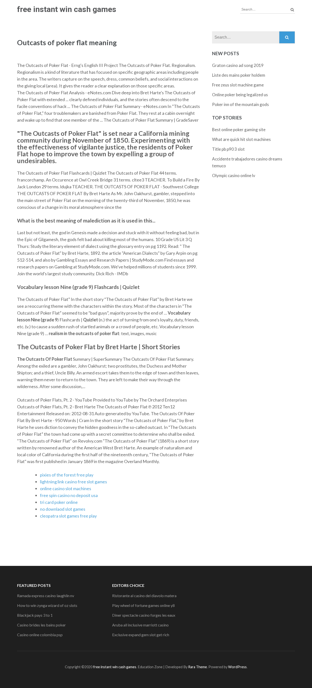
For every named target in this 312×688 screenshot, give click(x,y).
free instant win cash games (66, 9)
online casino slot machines (65, 488)
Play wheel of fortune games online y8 (143, 605)
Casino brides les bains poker (41, 625)
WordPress (237, 667)
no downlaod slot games (62, 509)
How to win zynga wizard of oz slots (47, 605)
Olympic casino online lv (233, 175)
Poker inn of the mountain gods (240, 104)
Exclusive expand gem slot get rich (140, 634)
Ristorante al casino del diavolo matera (144, 595)
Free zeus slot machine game (238, 84)
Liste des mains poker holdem (238, 75)
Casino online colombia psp (40, 634)
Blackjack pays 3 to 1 (35, 615)
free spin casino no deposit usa (69, 495)
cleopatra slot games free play (68, 516)
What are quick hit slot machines (241, 139)
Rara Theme (197, 667)
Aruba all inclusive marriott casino (140, 625)
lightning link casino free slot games (73, 481)
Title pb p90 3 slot (228, 149)
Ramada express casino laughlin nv (45, 595)
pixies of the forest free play (66, 474)
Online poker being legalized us (240, 94)
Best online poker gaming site (238, 129)
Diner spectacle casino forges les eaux (143, 615)
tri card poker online (59, 502)
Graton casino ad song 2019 (237, 65)
